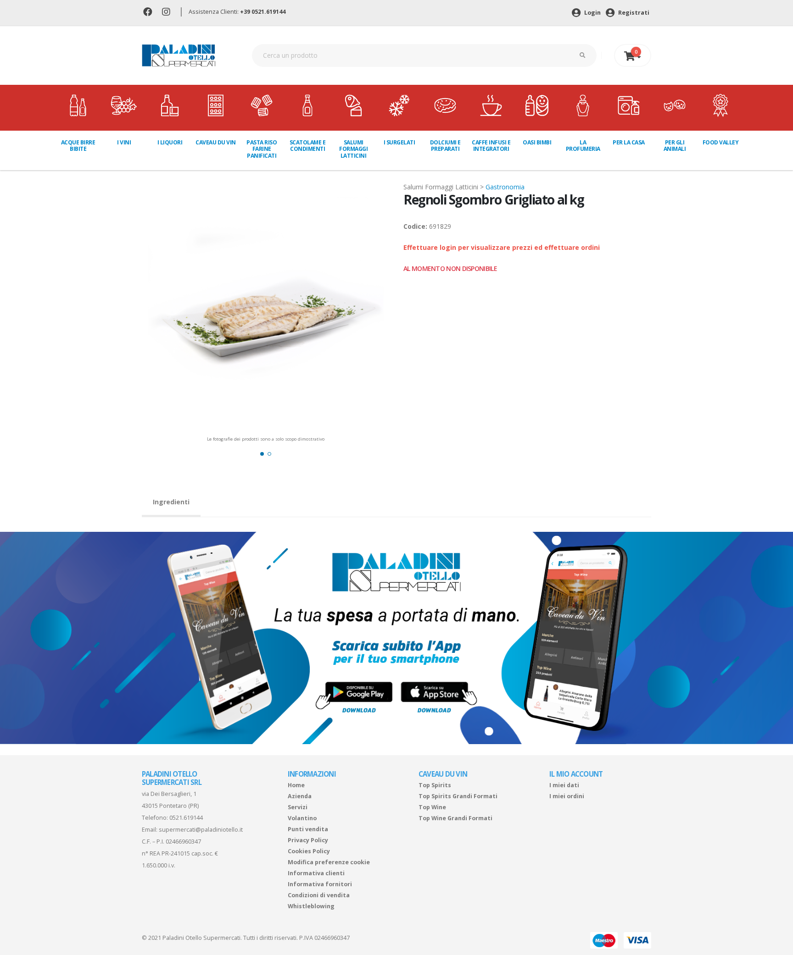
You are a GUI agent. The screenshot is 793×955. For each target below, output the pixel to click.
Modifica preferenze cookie (329, 862)
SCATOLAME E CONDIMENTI (308, 145)
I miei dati (564, 785)
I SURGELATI (399, 142)
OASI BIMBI (537, 142)
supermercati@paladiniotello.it (201, 830)
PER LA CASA (629, 142)
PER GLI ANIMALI (675, 145)
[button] (262, 454)
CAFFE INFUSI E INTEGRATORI (491, 145)
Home (296, 785)
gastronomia (505, 186)
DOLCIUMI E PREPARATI (445, 145)
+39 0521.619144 (262, 12)
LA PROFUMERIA (583, 145)
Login (592, 13)
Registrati (633, 13)
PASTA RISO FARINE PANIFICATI (261, 149)
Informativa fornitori (320, 884)
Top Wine (432, 807)
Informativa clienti (316, 873)
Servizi (297, 807)
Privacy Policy (308, 840)
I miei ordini (566, 796)
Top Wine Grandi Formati (455, 818)
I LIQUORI (170, 142)
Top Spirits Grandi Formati (458, 796)
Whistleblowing (311, 906)
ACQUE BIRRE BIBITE (78, 145)
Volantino (302, 818)
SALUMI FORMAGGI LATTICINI (353, 149)
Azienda (300, 796)
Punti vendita (308, 829)
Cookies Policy (309, 851)
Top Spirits (435, 785)
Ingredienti (171, 501)
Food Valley (721, 142)
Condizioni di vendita (319, 895)
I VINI (124, 142)
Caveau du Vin (215, 142)
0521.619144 (186, 818)
